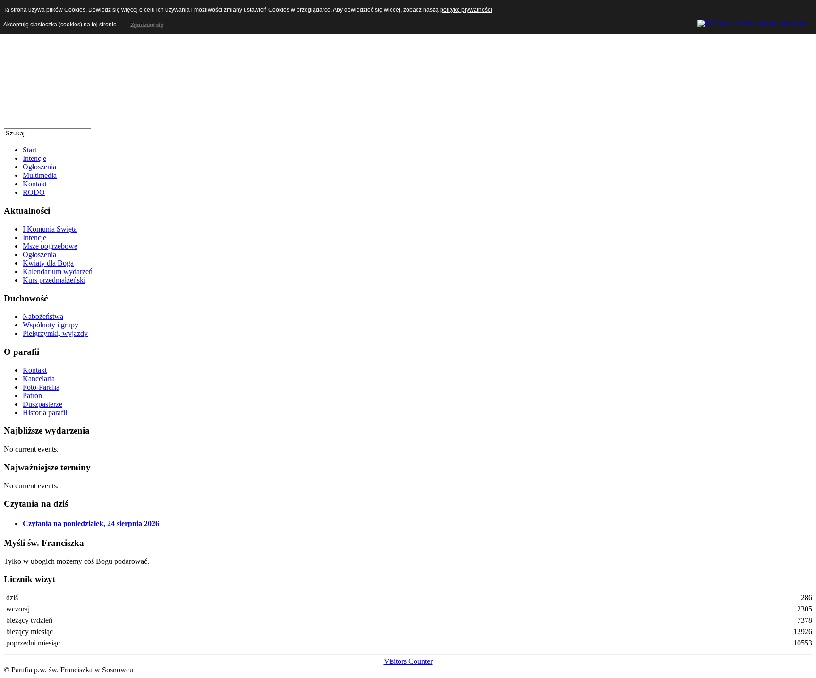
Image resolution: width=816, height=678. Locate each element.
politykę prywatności (466, 10)
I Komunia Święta (50, 229)
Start (29, 150)
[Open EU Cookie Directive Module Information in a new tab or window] (752, 22)
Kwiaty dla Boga (48, 263)
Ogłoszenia (39, 167)
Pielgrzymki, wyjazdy (55, 333)
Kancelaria (39, 379)
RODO (34, 192)
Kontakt (35, 184)
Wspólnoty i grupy (50, 325)
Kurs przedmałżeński (54, 280)
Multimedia (40, 175)
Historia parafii (45, 413)
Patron (32, 396)
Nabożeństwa (43, 316)
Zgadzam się (146, 24)
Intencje (34, 158)
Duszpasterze (42, 404)
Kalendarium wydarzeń (58, 272)
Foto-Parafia (41, 387)
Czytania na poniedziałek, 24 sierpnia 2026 (91, 523)
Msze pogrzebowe (50, 246)
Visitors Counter (408, 661)
